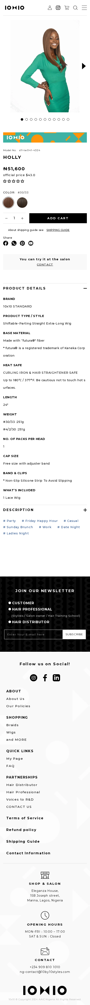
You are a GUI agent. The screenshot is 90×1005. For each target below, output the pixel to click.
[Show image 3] (31, 119)
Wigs (11, 732)
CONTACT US (19, 806)
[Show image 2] (26, 119)
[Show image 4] (36, 119)
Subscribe (74, 634)
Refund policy (21, 830)
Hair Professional (23, 792)
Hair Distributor (22, 784)
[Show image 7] (49, 119)
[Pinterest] (22, 243)
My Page (14, 758)
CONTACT (45, 264)
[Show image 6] (45, 119)
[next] (84, 66)
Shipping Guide (23, 841)
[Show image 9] (59, 119)
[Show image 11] (68, 119)
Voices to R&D (20, 799)
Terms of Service (25, 818)
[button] (14, 181)
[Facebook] (5, 243)
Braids (12, 725)
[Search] (75, 8)
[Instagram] (33, 678)
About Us (15, 698)
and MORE (16, 739)
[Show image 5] (40, 119)
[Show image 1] (22, 119)
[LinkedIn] (56, 678)
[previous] (6, 66)
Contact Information (28, 853)
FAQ (10, 765)
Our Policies (18, 706)
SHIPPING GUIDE (57, 230)
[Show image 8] (54, 119)
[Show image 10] (63, 119)
